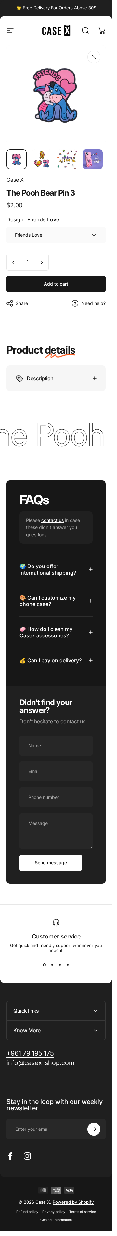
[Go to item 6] (93, 159)
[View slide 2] (52, 965)
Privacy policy (53, 1212)
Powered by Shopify (73, 1202)
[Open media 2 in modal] (93, 57)
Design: (32, 219)
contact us (52, 520)
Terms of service (82, 1212)
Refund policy (27, 1212)
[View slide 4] (68, 965)
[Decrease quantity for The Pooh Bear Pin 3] (13, 262)
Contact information (56, 1220)
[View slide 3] (60, 965)
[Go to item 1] (42, 159)
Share (22, 303)
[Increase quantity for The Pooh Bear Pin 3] (41, 262)
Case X (15, 179)
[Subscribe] (93, 1129)
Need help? (93, 303)
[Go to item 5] (67, 159)
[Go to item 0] (16, 159)
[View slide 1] (44, 965)
